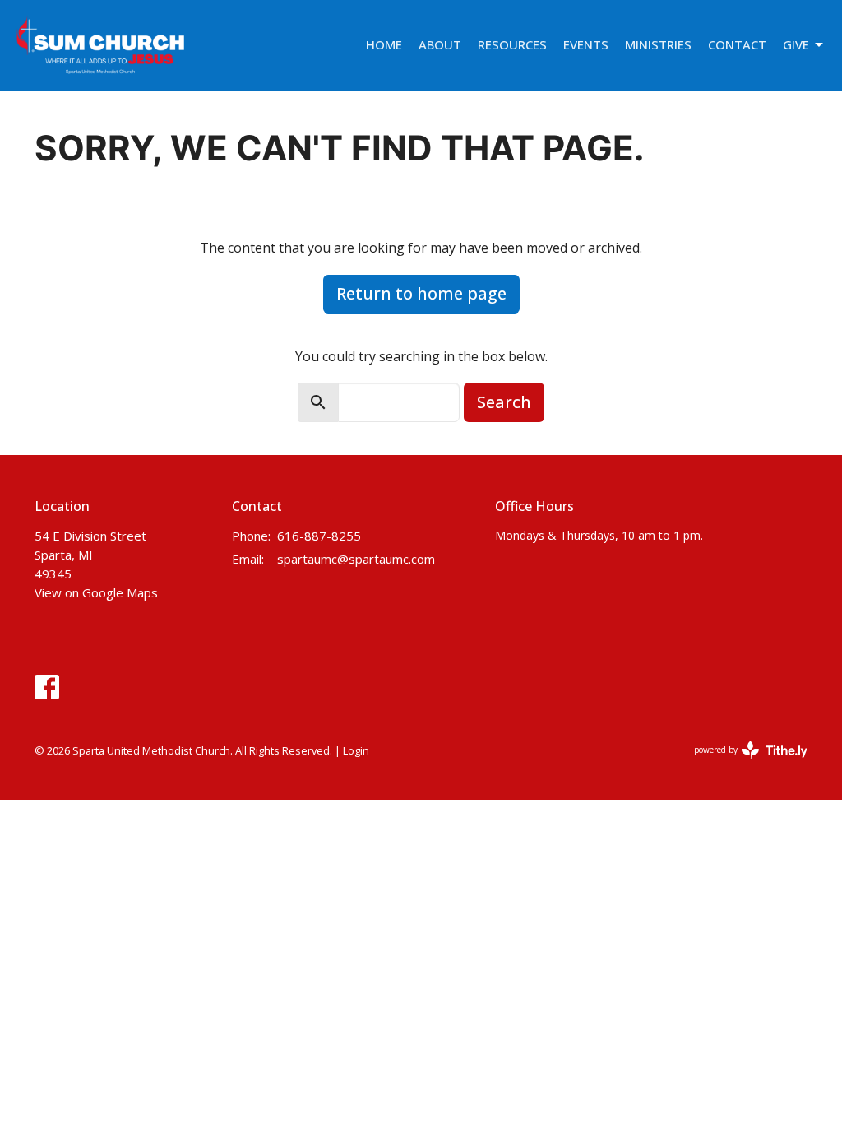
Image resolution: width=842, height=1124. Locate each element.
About (440, 44)
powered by (742, 763)
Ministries (658, 44)
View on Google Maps (96, 592)
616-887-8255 (319, 535)
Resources (512, 44)
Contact (737, 44)
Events (585, 44)
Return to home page (421, 293)
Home (384, 44)
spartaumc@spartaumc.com (356, 558)
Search (504, 402)
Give (796, 44)
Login (356, 750)
